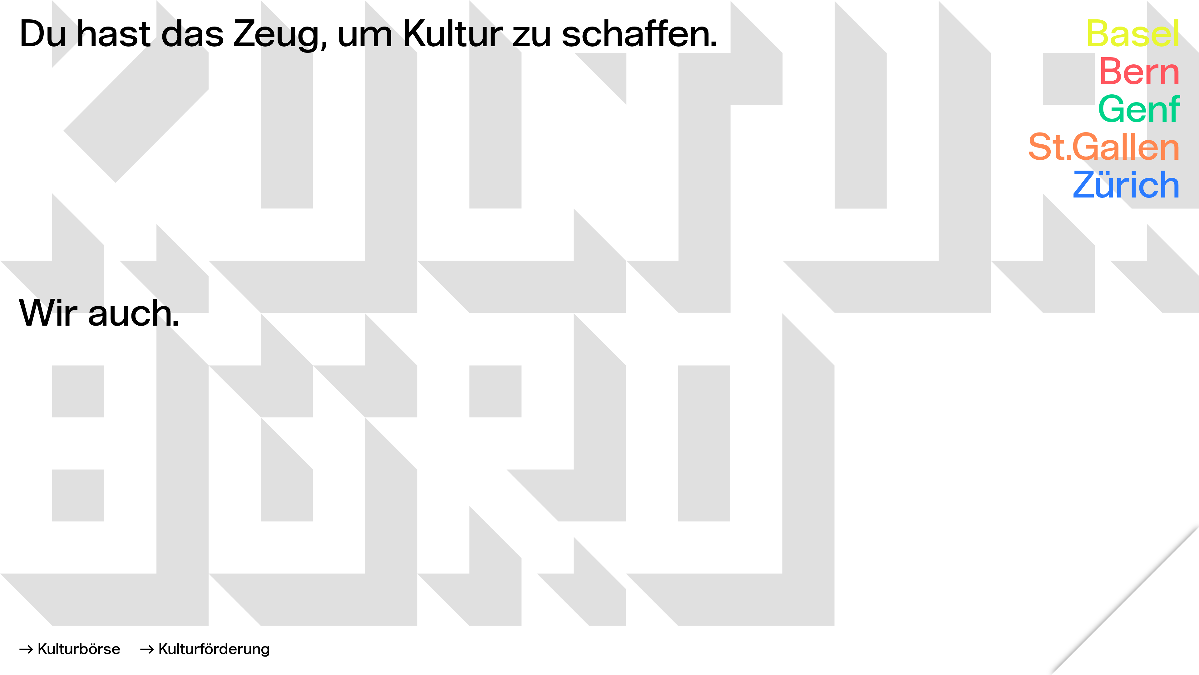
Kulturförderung (214, 650)
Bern (1139, 74)
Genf (1138, 111)
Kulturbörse (79, 650)
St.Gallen (1104, 149)
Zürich (1126, 187)
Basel (1132, 36)
